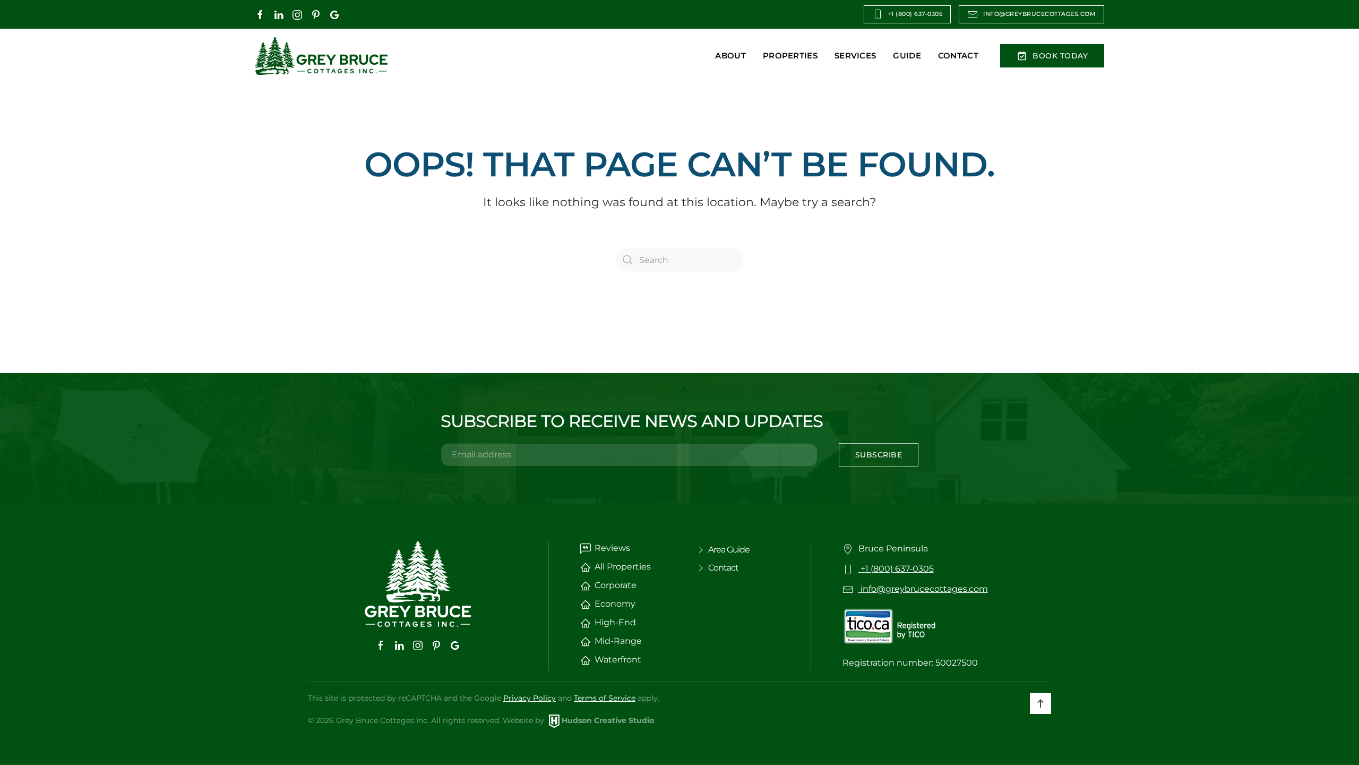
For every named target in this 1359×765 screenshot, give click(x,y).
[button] (1040, 703)
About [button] (730, 55)
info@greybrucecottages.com (1039, 14)
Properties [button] (790, 55)
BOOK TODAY (1060, 56)
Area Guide (729, 550)
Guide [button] (907, 55)
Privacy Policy (529, 698)
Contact (958, 55)
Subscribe (878, 455)
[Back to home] (321, 56)
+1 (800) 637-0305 (915, 14)
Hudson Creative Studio (608, 720)
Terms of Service (604, 698)
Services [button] (855, 55)
